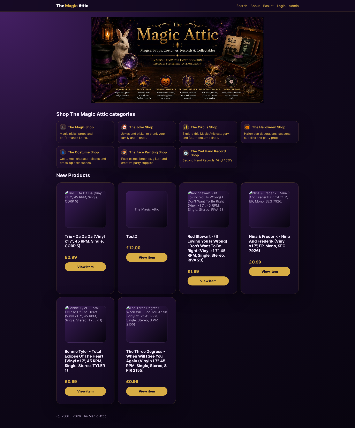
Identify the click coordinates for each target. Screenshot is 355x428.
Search (241, 6)
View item (85, 267)
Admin (294, 6)
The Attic (72, 5)
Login (281, 6)
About (255, 6)
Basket (268, 6)
